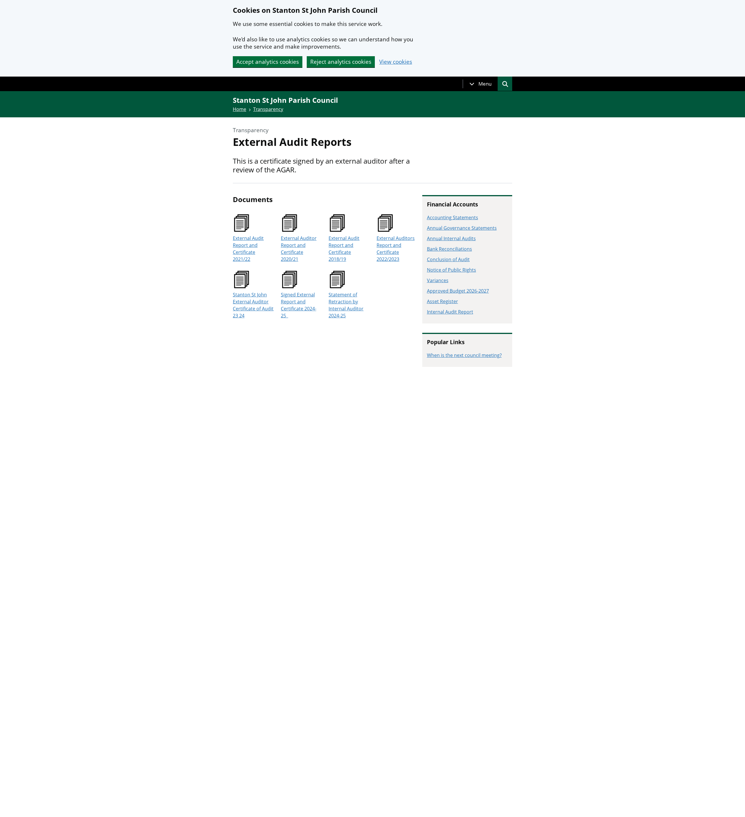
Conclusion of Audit (448, 259)
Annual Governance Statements (462, 228)
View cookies (395, 62)
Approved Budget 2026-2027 (458, 291)
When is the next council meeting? (464, 355)
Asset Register (442, 301)
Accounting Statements (452, 217)
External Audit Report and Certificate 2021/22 (248, 248)
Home (239, 109)
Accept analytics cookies (267, 62)
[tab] (480, 84)
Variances (437, 280)
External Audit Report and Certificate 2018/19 (344, 248)
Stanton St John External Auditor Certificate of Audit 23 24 (253, 305)
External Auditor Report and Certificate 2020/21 (299, 248)
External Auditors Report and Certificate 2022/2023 (396, 248)
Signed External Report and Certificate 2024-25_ (298, 305)
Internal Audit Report (450, 312)
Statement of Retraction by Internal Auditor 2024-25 (346, 305)
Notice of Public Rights (451, 270)
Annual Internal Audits (451, 238)
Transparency (268, 109)
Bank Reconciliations (449, 249)
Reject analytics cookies (340, 62)
